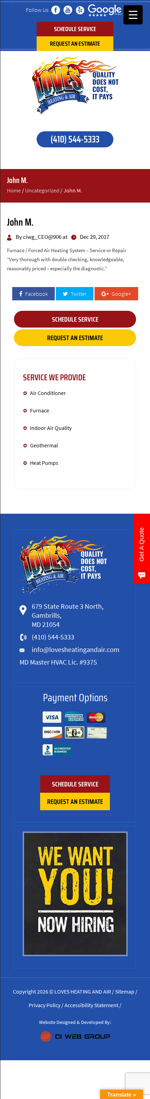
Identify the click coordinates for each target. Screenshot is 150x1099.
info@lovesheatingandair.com (76, 649)
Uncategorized (42, 190)
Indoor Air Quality (51, 427)
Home (14, 190)
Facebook (36, 293)
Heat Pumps (44, 462)
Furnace (40, 410)
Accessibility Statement (91, 1005)
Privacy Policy (44, 1005)
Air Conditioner (48, 392)
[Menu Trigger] (133, 14)
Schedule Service (75, 29)
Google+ (121, 293)
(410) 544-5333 (75, 139)
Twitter (78, 293)
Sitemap (124, 991)
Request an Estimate (75, 44)
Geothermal (44, 445)
